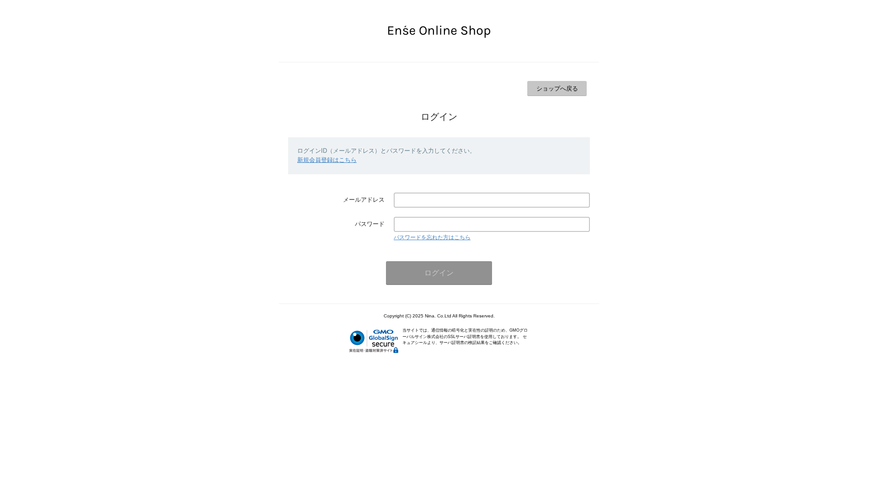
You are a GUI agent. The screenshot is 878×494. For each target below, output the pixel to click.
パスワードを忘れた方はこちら (432, 237)
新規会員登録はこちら (327, 159)
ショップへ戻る (557, 88)
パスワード (370, 223)
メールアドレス (364, 199)
